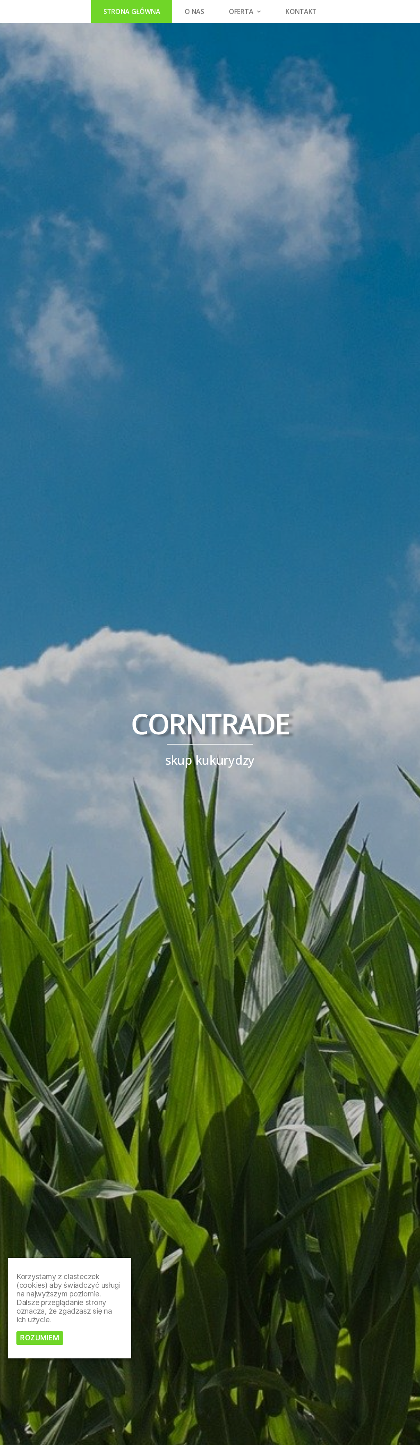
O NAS (194, 11)
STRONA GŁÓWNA (131, 11)
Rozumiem (39, 1338)
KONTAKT (301, 11)
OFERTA (241, 11)
